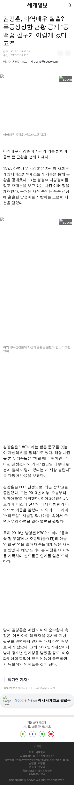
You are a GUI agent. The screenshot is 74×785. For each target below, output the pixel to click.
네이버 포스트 (42, 734)
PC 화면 (37, 746)
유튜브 (51, 734)
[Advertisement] (37, 401)
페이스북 (32, 734)
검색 (69, 5)
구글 (23, 734)
